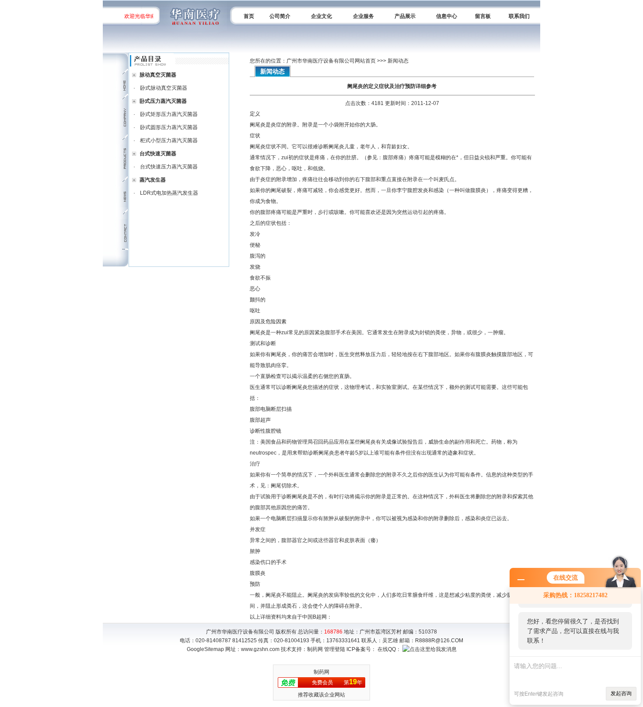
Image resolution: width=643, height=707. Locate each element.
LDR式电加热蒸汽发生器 (169, 193)
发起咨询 (621, 693)
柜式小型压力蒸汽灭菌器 (169, 140)
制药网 (315, 649)
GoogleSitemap (205, 649)
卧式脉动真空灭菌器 (163, 88)
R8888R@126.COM (439, 640)
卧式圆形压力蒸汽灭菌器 (169, 127)
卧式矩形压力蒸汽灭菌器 (169, 114)
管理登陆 (334, 649)
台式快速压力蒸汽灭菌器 (169, 167)
